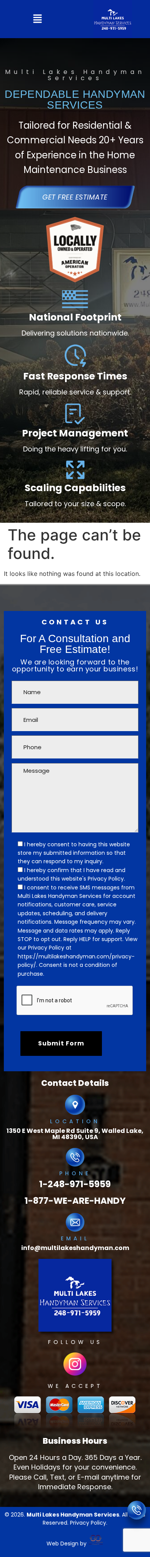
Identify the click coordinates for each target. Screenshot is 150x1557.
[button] (37, 19)
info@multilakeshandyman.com (75, 1247)
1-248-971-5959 (75, 1184)
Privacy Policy (46, 947)
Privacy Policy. (106, 879)
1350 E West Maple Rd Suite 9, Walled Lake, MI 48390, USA (75, 1133)
